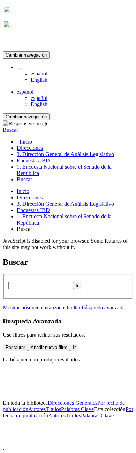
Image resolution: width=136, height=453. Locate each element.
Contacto (53, 390)
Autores (37, 409)
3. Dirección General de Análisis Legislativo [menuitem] (65, 154)
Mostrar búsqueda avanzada (33, 307)
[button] (19, 69)
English (39, 80)
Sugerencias (80, 390)
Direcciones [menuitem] (30, 148)
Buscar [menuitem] (24, 179)
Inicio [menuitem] (24, 142)
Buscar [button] (11, 130)
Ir (77, 285)
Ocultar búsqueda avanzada (94, 307)
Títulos (53, 409)
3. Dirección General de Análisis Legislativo (65, 204)
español (39, 73)
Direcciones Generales (72, 403)
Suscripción (17, 41)
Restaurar (15, 347)
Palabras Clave (77, 409)
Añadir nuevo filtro (49, 347)
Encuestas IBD (33, 210)
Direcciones (30, 197)
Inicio (23, 191)
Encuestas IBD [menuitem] (33, 160)
